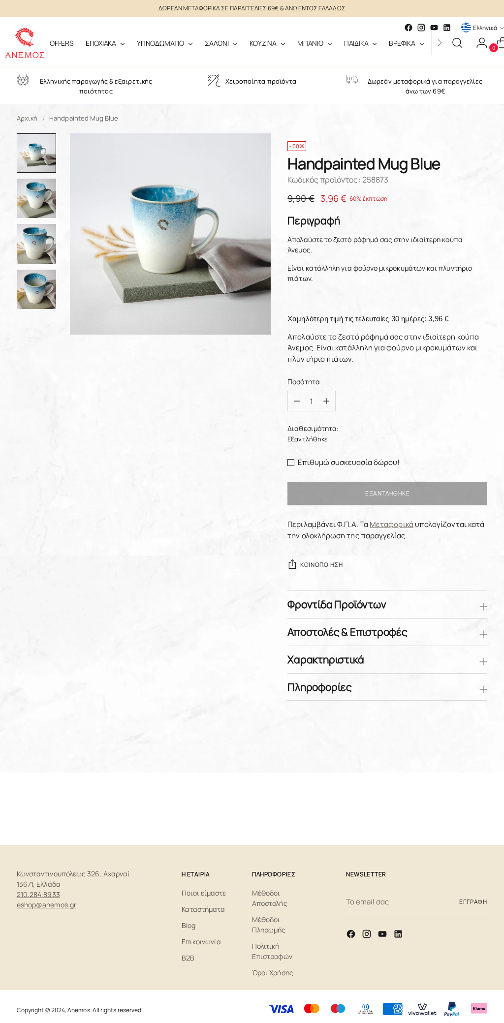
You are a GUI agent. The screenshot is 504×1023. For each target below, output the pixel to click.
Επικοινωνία (201, 941)
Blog (188, 925)
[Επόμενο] (439, 43)
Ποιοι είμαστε (204, 893)
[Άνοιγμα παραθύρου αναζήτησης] (457, 43)
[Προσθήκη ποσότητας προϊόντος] (297, 401)
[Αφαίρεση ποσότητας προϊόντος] (326, 401)
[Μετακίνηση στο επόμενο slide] (479, 811)
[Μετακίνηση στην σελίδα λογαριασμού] (478, 43)
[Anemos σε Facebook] (352, 935)
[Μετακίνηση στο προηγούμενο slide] (456, 811)
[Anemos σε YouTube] (383, 935)
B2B (188, 957)
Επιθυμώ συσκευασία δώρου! (349, 462)
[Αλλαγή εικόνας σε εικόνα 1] (36, 153)
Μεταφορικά (391, 524)
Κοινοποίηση (321, 564)
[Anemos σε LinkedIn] (446, 27)
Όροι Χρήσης (272, 972)
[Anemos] (24, 43)
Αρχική (27, 118)
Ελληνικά (485, 27)
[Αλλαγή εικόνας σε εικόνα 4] (36, 289)
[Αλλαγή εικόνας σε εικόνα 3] (36, 243)
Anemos (78, 1010)
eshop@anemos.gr (46, 904)
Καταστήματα (203, 909)
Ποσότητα (303, 381)
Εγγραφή (473, 901)
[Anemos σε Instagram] (368, 935)
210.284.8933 (38, 894)
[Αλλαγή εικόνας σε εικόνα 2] (36, 198)
